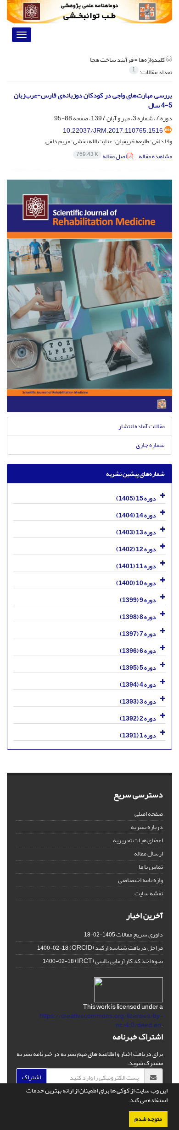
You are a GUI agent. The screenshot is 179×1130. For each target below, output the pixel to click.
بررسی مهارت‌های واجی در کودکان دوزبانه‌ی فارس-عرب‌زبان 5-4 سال (93, 101)
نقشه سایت (148, 893)
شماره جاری (150, 445)
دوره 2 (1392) (138, 718)
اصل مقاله (102, 156)
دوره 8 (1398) (138, 617)
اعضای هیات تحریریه (138, 840)
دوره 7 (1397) (138, 634)
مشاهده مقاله (155, 156)
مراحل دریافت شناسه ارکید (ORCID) (116, 948)
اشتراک (31, 1077)
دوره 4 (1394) (138, 684)
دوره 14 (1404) (136, 515)
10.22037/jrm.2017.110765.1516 (113, 130)
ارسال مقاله (148, 853)
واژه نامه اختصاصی (140, 880)
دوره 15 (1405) (136, 498)
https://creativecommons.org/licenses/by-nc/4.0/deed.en (101, 1020)
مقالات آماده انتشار (141, 426)
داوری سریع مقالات (139, 934)
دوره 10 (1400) (136, 583)
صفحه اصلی (148, 813)
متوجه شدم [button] (148, 1119)
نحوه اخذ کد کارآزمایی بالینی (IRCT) (119, 961)
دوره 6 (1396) (138, 651)
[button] (125, 1101)
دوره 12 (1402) (136, 549)
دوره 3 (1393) (138, 701)
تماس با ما (151, 867)
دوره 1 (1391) (138, 735)
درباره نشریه (147, 827)
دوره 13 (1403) (136, 532)
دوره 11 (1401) (136, 566)
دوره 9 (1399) (138, 600)
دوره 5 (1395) (138, 668)
